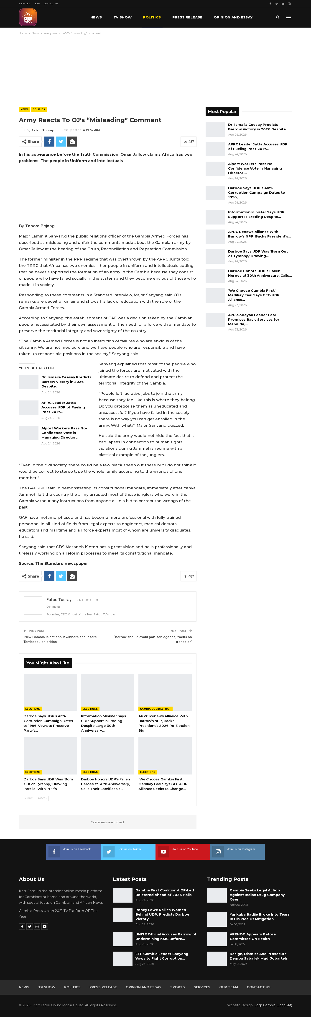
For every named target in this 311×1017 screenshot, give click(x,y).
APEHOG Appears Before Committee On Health (253, 936)
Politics (152, 17)
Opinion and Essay (233, 17)
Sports (177, 987)
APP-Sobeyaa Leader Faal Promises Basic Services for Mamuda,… (253, 319)
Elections (33, 708)
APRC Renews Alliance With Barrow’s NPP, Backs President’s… (259, 234)
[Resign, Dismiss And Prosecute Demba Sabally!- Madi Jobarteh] (217, 959)
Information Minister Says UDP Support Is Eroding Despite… (256, 214)
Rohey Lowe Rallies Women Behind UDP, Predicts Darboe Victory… (162, 914)
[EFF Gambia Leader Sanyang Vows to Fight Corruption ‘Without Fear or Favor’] (123, 959)
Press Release (187, 17)
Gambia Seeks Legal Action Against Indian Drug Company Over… (257, 894)
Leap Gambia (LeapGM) (273, 1005)
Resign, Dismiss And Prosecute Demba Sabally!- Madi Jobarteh (258, 956)
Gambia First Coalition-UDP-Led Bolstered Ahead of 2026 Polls (164, 892)
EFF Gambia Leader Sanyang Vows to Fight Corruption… (161, 956)
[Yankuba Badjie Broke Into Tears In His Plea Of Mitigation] (217, 919)
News (96, 17)
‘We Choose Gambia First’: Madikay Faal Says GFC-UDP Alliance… (254, 295)
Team (36, 3)
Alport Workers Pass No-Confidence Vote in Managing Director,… (64, 432)
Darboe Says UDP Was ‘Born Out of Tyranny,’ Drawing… (258, 253)
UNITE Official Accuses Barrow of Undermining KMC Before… (165, 936)
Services (24, 3)
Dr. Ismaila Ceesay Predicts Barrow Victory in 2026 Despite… (66, 381)
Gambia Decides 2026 (155, 708)
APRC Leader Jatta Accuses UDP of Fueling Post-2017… (63, 407)
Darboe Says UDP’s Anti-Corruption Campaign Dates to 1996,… (256, 192)
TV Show (122, 17)
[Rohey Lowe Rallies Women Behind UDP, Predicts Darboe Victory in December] (123, 915)
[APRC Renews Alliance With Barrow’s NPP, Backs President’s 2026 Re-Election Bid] (165, 692)
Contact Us (51, 3)
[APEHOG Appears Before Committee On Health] (217, 939)
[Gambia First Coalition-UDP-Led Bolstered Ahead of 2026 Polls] (123, 895)
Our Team (228, 987)
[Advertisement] (155, 70)
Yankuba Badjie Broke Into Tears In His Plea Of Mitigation (260, 916)
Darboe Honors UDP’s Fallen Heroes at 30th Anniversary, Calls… (260, 273)
